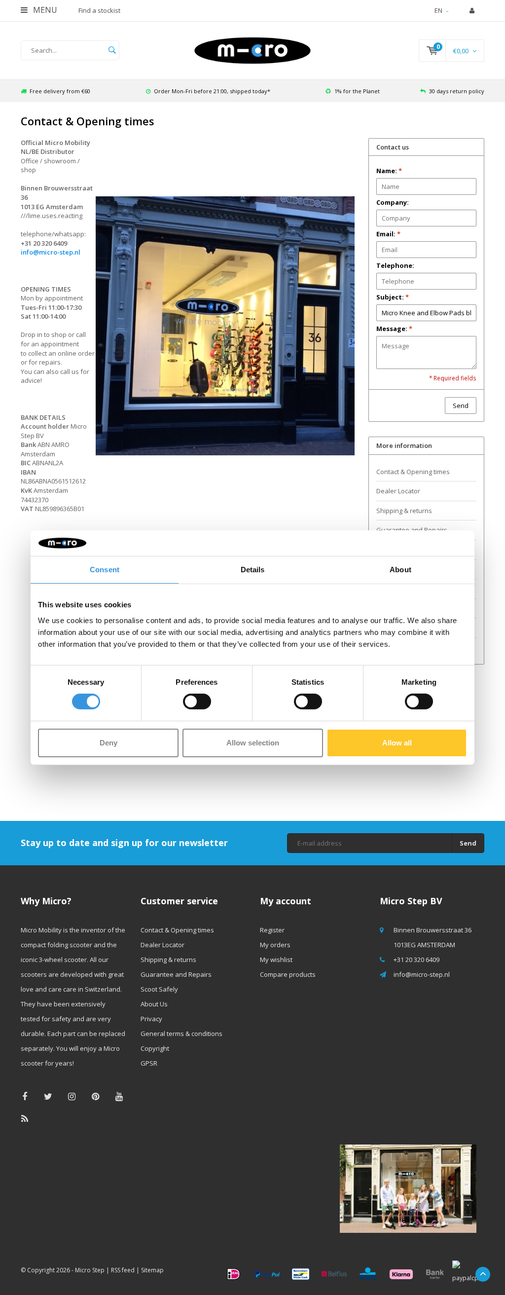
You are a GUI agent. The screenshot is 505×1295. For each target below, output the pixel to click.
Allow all (397, 743)
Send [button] (461, 405)
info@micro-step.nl (50, 252)
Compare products (288, 974)
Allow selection (252, 743)
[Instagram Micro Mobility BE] (72, 1096)
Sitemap (152, 1270)
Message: (394, 328)
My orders (275, 944)
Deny (108, 743)
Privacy (151, 1018)
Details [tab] (253, 569)
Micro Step (90, 1270)
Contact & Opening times (413, 471)
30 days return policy (456, 91)
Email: (388, 233)
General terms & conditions (181, 1033)
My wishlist (276, 959)
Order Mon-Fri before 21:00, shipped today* (212, 91)
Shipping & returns (404, 510)
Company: (392, 202)
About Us (154, 1003)
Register (272, 929)
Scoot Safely (159, 989)
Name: (389, 170)
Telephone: (395, 265)
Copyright (155, 1048)
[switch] (197, 701)
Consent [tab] (104, 569)
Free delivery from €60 (60, 91)
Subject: (392, 297)
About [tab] (400, 569)
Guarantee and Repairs (176, 974)
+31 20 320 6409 (416, 959)
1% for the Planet (357, 91)
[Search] (112, 50)
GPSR (149, 1063)
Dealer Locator (398, 490)
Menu (44, 9)
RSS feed (123, 1270)
